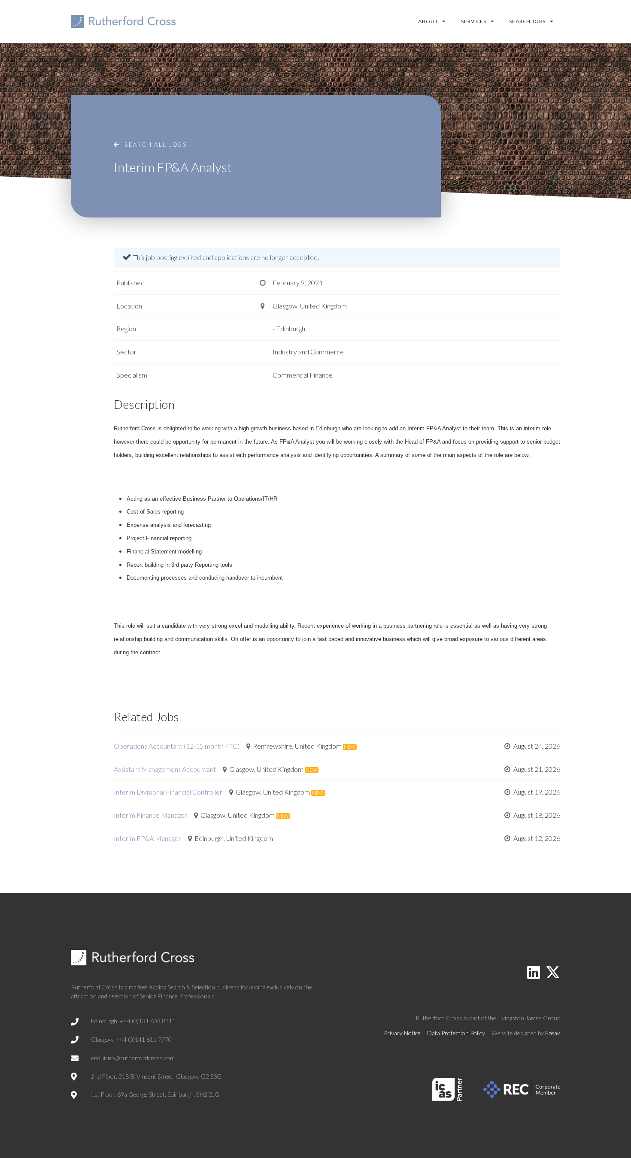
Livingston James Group (529, 1018)
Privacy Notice (402, 1033)
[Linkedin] (533, 972)
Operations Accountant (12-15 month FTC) (177, 746)
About (428, 21)
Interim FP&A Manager (147, 838)
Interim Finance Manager (150, 815)
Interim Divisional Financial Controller (168, 792)
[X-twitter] (553, 972)
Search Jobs (527, 21)
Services (473, 21)
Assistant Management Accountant (165, 769)
